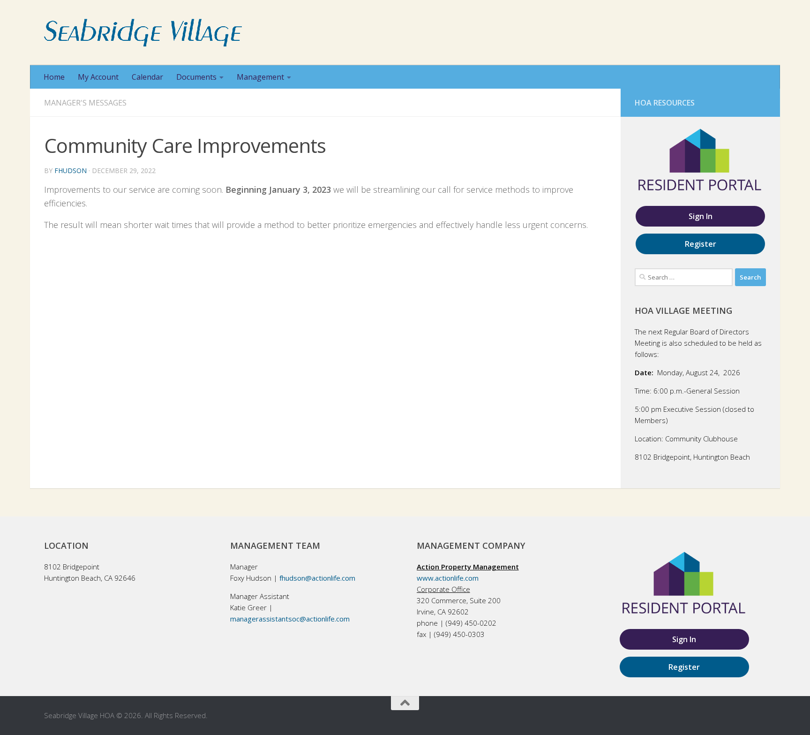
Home (54, 77)
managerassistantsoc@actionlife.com (290, 618)
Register (700, 244)
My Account (98, 77)
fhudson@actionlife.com (317, 578)
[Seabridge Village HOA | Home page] (143, 32)
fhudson (70, 170)
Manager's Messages (85, 103)
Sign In (700, 216)
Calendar (147, 77)
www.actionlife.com (448, 578)
